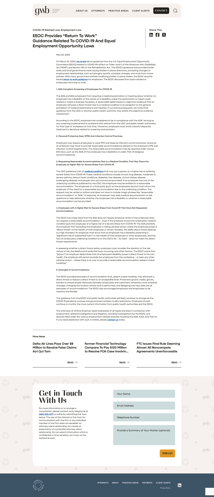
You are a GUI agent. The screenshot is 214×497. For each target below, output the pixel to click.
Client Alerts (141, 10)
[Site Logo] (38, 485)
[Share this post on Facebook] (157, 35)
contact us (112, 319)
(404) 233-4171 (46, 414)
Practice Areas (118, 10)
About (115, 482)
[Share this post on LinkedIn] (151, 35)
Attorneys (98, 10)
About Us (82, 10)
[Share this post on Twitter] (164, 35)
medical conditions (94, 171)
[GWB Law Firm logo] (47, 10)
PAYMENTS (147, 482)
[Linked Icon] (179, 485)
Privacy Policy (165, 488)
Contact (161, 10)
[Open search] (175, 10)
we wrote (81, 61)
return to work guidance (75, 79)
